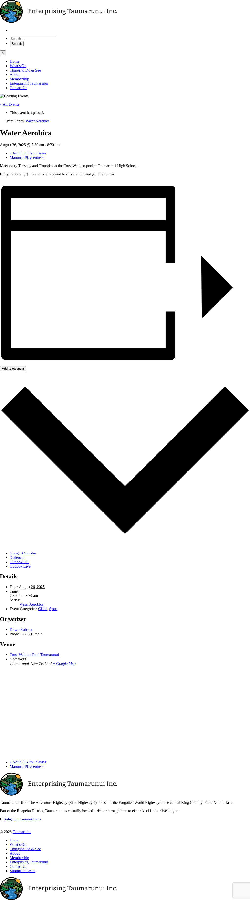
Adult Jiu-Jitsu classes (28, 153)
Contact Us (18, 88)
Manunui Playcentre (27, 157)
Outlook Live (20, 566)
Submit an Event (22, 871)
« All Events (9, 104)
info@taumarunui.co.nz (23, 819)
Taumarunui (22, 832)
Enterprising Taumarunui (29, 83)
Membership (19, 79)
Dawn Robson (21, 629)
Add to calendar (13, 368)
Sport (53, 609)
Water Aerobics (31, 604)
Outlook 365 (19, 562)
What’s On (18, 66)
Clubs (42, 609)
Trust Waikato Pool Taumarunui (34, 655)
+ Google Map (64, 663)
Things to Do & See (25, 70)
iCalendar (17, 557)
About (15, 74)
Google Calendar (23, 553)
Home (14, 61)
